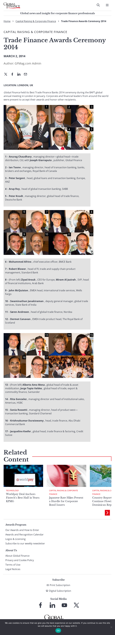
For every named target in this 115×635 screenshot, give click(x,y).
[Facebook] (13, 74)
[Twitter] (7, 74)
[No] (111, 627)
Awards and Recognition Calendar (24, 534)
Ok (58, 630)
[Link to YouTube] (64, 605)
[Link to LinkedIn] (52, 605)
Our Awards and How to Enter (22, 530)
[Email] (26, 74)
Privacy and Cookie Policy (19, 560)
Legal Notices (12, 569)
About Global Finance (17, 555)
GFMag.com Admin (28, 63)
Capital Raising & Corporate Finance (36, 21)
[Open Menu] (107, 5)
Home (7, 21)
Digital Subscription (60, 590)
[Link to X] (76, 605)
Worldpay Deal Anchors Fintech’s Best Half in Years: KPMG (23, 498)
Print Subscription (60, 585)
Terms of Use (12, 564)
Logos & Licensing (15, 539)
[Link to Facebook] (40, 605)
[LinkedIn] (20, 74)
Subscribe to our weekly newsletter (25, 543)
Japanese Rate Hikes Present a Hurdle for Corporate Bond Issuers (66, 501)
